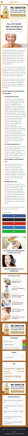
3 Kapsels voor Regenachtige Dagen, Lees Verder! (18, 310)
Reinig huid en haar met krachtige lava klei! (17, 281)
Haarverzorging (8, 373)
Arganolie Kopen (20, 433)
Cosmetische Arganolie (14, 368)
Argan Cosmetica (14, 21)
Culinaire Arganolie (14, 371)
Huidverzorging (6, 212)
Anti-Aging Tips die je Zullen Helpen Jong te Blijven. (18, 296)
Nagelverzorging (7, 378)
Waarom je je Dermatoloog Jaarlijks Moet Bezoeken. (17, 303)
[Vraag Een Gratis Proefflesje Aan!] (14, 11)
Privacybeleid (7, 433)
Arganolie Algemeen (16, 279)
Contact (13, 433)
